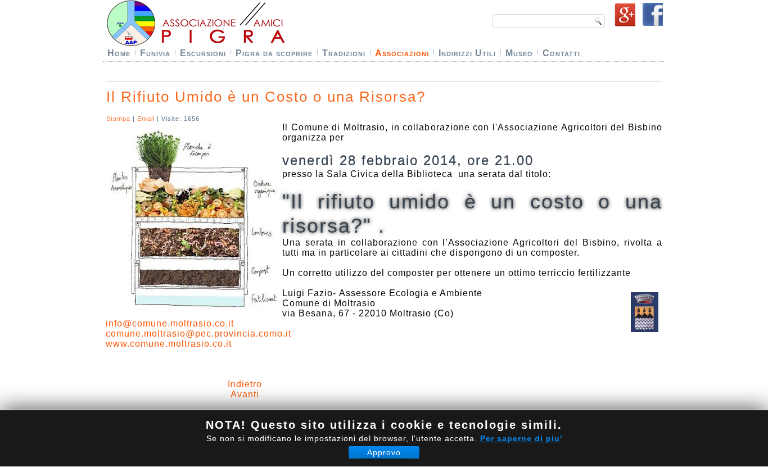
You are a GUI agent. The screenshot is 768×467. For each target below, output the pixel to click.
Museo (519, 53)
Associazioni (402, 53)
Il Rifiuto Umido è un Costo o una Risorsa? (266, 96)
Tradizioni (343, 53)
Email (147, 118)
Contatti (561, 53)
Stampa (119, 118)
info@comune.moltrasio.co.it (170, 323)
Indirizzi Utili (467, 53)
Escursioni (203, 53)
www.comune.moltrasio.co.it (169, 343)
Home (118, 53)
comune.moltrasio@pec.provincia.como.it (198, 333)
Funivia (155, 53)
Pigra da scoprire (274, 53)
